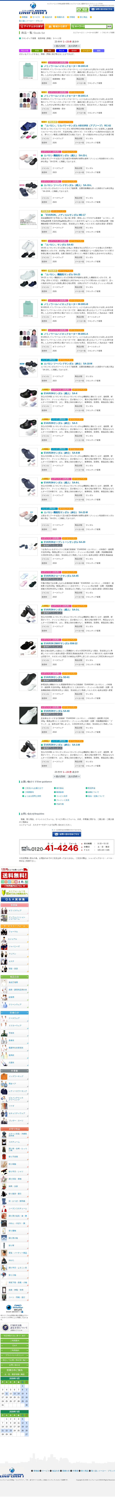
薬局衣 (11, 1055)
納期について (93, 792)
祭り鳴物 (12, 1164)
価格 (99, 51)
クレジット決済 (62, 800)
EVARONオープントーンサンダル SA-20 (64, 542)
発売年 (74, 51)
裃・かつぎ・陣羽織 (17, 1201)
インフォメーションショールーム (17, 918)
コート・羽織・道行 (17, 1297)
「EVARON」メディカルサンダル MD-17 (65, 215)
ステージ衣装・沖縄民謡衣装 (18, 1135)
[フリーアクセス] (82, 9)
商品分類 (24, 51)
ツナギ (11, 1106)
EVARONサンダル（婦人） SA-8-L (61, 482)
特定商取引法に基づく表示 (15, 1336)
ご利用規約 (14, 1350)
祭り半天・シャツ (16, 1171)
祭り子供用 (13, 1157)
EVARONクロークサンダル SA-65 (61, 576)
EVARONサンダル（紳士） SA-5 (60, 423)
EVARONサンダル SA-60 (57, 711)
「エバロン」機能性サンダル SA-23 (62, 274)
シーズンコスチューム (18, 1208)
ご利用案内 (29, 792)
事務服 (24, 17)
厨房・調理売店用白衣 (18, 990)
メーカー (86, 51)
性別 (37, 51)
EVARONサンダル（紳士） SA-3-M (62, 745)
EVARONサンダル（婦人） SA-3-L (61, 609)
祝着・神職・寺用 (16, 1290)
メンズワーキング (16, 1076)
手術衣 (11, 1033)
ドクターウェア (15, 1026)
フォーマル (13, 932)
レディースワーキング (18, 1091)
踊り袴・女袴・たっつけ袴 (18, 1149)
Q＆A (14, 1345)
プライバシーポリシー (14, 1355)
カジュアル (12, 939)
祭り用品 (83, 17)
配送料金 (91, 788)
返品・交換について (96, 796)
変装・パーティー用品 (18, 1253)
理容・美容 (13, 969)
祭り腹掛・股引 (15, 1194)
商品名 (62, 51)
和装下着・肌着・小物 (18, 1282)
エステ (11, 961)
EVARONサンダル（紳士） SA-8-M (62, 453)
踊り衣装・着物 (15, 1179)
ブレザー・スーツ (16, 1121)
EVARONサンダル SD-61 (57, 677)
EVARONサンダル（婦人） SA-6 (60, 393)
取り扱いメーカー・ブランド (31, 21)
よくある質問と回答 (33, 796)
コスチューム (14, 1142)
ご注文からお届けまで (34, 788)
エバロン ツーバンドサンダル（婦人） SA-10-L (68, 185)
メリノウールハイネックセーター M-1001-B (66, 66)
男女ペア (12, 1084)
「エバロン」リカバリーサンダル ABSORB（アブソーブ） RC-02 (77, 125)
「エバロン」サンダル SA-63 (58, 244)
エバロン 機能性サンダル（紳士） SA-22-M (66, 512)
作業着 (72, 17)
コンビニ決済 (61, 796)
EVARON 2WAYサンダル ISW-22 (60, 643)
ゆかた (11, 1260)
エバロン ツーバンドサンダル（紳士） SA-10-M (68, 363)
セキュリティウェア (17, 1113)
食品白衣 (48, 17)
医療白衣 (60, 17)
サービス (36, 17)
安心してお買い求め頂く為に (15, 1360)
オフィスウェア (15, 910)
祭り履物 (12, 1231)
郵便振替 (60, 792)
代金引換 (60, 804)
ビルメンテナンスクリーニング (16, 1099)
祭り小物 (12, 1275)
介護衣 (11, 1063)
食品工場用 (13, 982)
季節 (49, 51)
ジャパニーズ (14, 946)
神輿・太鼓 (13, 1186)
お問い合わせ (14, 1365)
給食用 (11, 997)
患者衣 (11, 1040)
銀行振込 (60, 788)
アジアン (12, 954)
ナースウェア (14, 1018)
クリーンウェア (15, 1004)
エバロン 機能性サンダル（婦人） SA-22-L (65, 155)
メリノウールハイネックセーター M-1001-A (66, 96)
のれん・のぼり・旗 (17, 1223)
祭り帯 (11, 1245)
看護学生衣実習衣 (16, 1048)
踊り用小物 (13, 1238)
